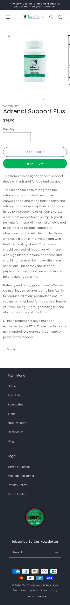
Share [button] (11, 349)
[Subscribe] (56, 553)
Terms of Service (19, 466)
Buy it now (35, 163)
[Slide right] (43, 98)
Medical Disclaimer (21, 475)
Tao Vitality (28, 585)
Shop (11, 413)
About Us (14, 395)
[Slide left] (26, 98)
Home (12, 386)
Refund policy (17, 494)
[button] (8, 16)
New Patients (17, 423)
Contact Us (15, 432)
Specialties (15, 404)
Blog (11, 441)
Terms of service (37, 596)
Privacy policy (49, 590)
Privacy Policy (17, 485)
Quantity (8, 129)
